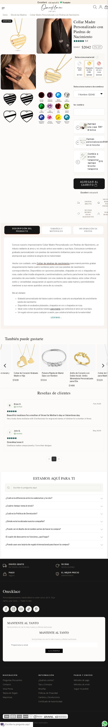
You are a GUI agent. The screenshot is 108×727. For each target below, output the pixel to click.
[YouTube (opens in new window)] (21, 609)
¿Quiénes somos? (46, 680)
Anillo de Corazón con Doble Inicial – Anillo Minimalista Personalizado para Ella (76, 377)
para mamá (55, 309)
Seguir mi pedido (81, 689)
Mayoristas (7, 697)
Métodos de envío (82, 684)
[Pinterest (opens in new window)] (36, 609)
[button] (95, 7)
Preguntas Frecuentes (12, 680)
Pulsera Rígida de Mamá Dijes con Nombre (47, 374)
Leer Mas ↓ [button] (56, 317)
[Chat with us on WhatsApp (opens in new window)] (104, 723)
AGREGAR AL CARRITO (89, 183)
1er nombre (79, 105)
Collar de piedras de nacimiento (53, 263)
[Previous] (5, 366)
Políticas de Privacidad (48, 693)
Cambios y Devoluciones (49, 697)
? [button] (97, 57)
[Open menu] (3, 8)
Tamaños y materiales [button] (56, 230)
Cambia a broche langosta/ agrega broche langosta (93, 161)
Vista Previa (8, 689)
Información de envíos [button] (88, 230)
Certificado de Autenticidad (50, 701)
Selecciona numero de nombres (89, 87)
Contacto (7, 684)
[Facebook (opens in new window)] (6, 609)
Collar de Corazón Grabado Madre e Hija (21, 374)
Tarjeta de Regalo (10, 693)
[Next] (103, 366)
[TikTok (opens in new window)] (29, 609)
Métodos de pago (81, 680)
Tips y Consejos (45, 684)
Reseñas (42, 689)
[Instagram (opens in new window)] (13, 609)
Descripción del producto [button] (22, 230)
